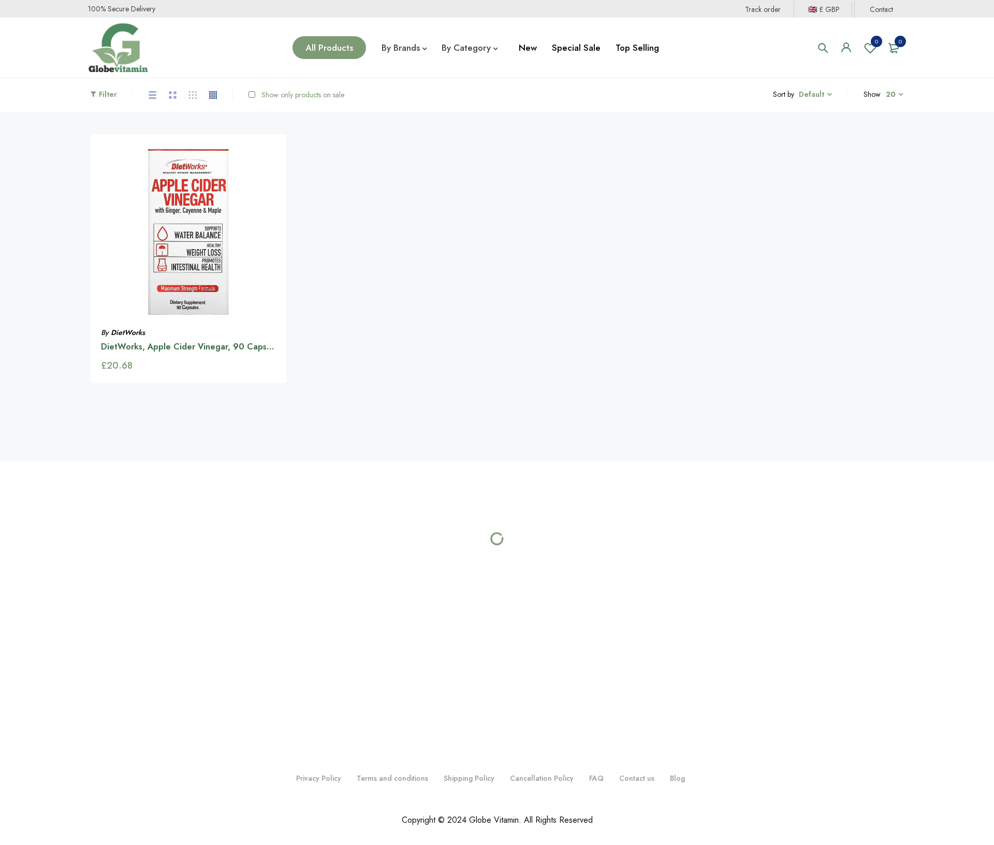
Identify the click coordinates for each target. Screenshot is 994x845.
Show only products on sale (301, 94)
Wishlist (876, 41)
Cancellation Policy (542, 778)
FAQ (596, 778)
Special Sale (576, 47)
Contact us (636, 778)
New (528, 47)
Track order (763, 9)
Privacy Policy (318, 778)
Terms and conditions (392, 778)
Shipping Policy (469, 778)
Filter (108, 94)
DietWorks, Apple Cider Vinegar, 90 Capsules (191, 347)
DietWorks (128, 332)
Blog (677, 778)
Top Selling (637, 47)
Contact (881, 9)
